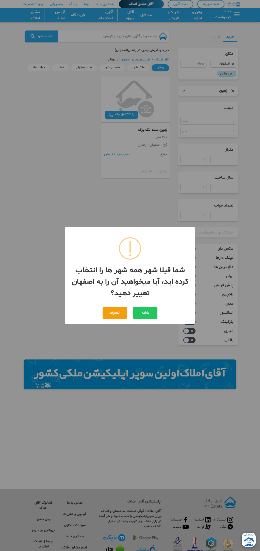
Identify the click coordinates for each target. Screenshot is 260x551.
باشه (145, 313)
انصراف (114, 313)
